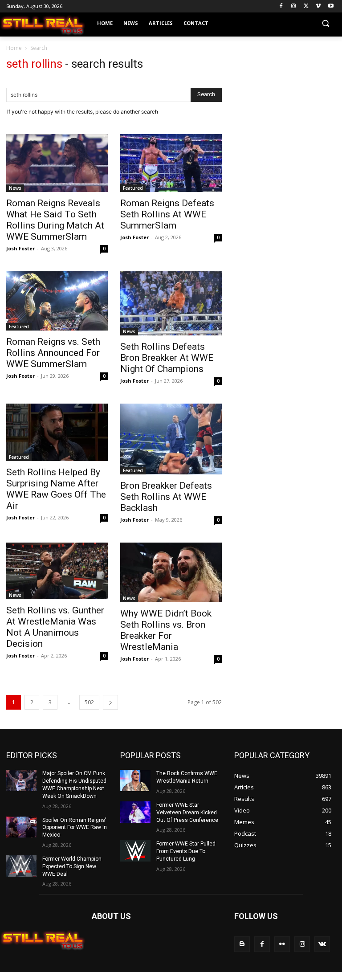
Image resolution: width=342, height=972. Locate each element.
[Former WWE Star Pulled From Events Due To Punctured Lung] (135, 851)
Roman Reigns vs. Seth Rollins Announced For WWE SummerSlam (53, 352)
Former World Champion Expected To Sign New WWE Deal (72, 866)
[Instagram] (294, 6)
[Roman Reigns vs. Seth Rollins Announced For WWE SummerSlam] (57, 301)
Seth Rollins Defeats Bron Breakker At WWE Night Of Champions (166, 357)
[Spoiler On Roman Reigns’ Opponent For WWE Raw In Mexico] (21, 827)
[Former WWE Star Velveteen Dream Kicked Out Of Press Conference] (135, 812)
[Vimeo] (318, 6)
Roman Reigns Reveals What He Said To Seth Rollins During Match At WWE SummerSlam (55, 220)
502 (89, 702)
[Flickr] (282, 944)
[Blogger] (242, 944)
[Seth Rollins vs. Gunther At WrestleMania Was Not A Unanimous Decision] (57, 571)
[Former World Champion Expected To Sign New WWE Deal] (21, 866)
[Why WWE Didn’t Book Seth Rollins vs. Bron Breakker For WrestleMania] (171, 572)
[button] (325, 23)
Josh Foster (20, 248)
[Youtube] (331, 6)
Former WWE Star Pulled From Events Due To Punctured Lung (186, 851)
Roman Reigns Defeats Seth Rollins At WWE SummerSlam (167, 214)
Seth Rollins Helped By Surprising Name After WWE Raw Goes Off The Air (56, 489)
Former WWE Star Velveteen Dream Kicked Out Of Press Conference (187, 812)
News (15, 188)
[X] (306, 6)
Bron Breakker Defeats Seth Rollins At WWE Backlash (166, 496)
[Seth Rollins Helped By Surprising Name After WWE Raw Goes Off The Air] (57, 432)
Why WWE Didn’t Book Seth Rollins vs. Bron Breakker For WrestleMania (166, 630)
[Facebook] (281, 6)
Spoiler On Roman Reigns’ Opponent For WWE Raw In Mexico (74, 827)
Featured (133, 188)
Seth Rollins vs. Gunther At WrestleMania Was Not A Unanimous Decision (55, 627)
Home (14, 48)
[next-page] (110, 702)
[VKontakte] (322, 944)
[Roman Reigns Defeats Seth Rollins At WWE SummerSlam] (171, 163)
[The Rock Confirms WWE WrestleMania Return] (135, 780)
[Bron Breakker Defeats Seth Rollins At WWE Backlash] (171, 439)
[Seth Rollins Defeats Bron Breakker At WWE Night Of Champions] (171, 303)
